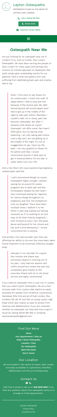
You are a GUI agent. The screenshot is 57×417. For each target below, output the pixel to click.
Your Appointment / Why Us (28, 336)
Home (28, 333)
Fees (33, 343)
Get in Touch (29, 353)
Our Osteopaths (28, 346)
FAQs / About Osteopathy (28, 340)
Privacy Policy (28, 409)
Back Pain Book (28, 350)
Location (25, 343)
